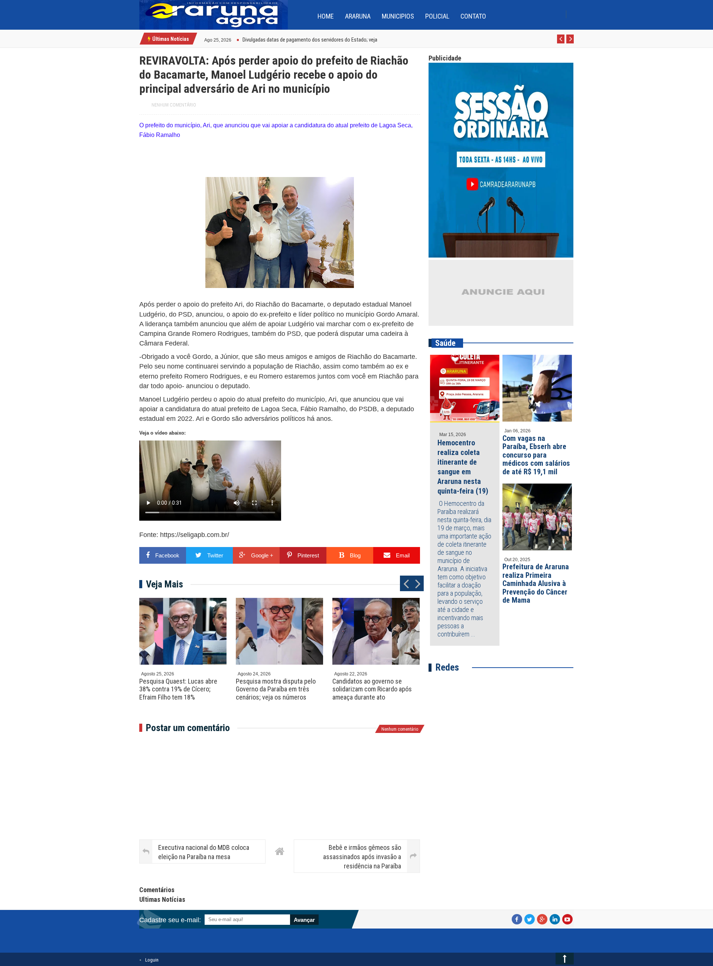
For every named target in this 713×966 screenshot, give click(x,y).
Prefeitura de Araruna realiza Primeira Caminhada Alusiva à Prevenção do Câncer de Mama (535, 583)
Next (418, 583)
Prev (406, 583)
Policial (437, 16)
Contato (473, 16)
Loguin (152, 960)
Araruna (358, 16)
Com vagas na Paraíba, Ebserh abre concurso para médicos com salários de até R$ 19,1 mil (536, 455)
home (326, 16)
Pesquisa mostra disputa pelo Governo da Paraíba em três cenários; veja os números (276, 689)
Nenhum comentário (174, 105)
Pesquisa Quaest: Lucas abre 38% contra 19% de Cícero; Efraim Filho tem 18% (178, 689)
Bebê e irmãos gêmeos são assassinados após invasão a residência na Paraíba (362, 857)
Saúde (445, 343)
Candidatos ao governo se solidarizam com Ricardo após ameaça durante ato (372, 689)
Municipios (398, 16)
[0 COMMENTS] (232, 39)
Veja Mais (164, 584)
